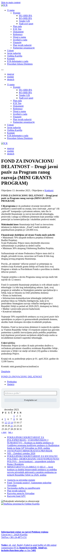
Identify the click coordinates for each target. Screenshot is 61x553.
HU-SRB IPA (25, 15)
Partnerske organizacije (24, 48)
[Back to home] (4, 5)
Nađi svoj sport (26, 23)
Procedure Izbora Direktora (20, 64)
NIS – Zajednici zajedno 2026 (21, 453)
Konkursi (49, 190)
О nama (11, 10)
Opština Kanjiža (14, 56)
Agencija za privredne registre (21, 480)
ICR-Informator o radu (17, 61)
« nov (4, 432)
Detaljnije (5, 371)
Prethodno (12, 381)
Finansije (17, 42)
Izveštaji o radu (20, 39)
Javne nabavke (14, 53)
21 (12, 426)
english (10, 76)
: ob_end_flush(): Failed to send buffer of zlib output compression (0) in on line (28, 548)
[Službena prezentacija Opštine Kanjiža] (20, 504)
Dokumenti (18, 31)
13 (9, 422)
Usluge (10, 50)
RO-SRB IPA (25, 18)
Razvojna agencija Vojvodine (20, 493)
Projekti (16, 13)
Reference (18, 34)
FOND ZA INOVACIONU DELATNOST (21, 376)
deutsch (10, 79)
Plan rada (17, 26)
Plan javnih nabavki (22, 45)
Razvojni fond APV (16, 496)
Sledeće (10, 384)
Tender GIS (24, 21)
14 (12, 422)
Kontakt (11, 58)
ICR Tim (17, 29)
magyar (10, 74)
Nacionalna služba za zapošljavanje (23, 488)
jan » (10, 432)
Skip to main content (10, 2)
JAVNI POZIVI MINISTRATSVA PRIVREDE (29, 450)
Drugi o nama (19, 37)
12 (6, 422)
